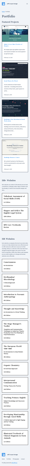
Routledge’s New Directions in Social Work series (14, 120)
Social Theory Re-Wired (11, 81)
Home (3, 11)
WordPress (14, 463)
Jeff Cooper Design (12, 4)
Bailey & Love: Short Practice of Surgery (13, 45)
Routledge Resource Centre (12, 157)
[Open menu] (27, 4)
